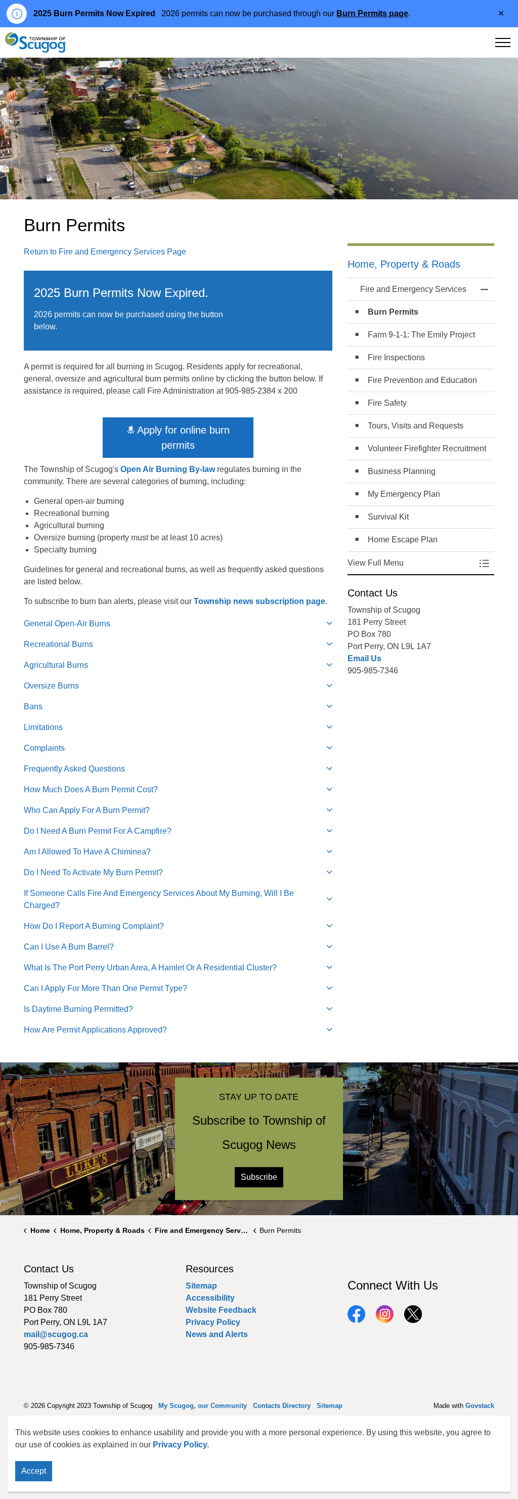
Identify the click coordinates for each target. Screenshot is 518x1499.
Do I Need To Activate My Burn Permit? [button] (93, 872)
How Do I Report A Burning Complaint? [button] (94, 926)
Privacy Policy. (181, 1444)
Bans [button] (33, 706)
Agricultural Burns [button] (56, 665)
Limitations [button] (43, 727)
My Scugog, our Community (202, 1405)
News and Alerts (217, 1334)
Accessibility (210, 1298)
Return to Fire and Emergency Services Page (105, 251)
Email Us (364, 658)
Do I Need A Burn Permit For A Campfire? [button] (97, 831)
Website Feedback (221, 1310)
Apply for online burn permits (183, 437)
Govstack (479, 1405)
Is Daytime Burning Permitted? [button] (78, 1009)
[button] (411, 563)
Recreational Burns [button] (58, 644)
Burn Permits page (372, 13)
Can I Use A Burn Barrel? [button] (69, 947)
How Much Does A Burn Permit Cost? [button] (91, 789)
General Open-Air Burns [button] (67, 623)
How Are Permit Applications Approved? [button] (95, 1029)
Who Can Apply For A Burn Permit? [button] (87, 810)
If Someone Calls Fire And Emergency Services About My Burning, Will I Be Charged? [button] (159, 899)
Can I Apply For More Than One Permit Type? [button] (105, 988)
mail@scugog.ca (56, 1334)
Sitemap (201, 1285)
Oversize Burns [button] (51, 685)
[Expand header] (503, 42)
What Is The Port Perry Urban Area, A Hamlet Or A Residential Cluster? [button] (150, 967)
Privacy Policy (213, 1322)
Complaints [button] (44, 748)
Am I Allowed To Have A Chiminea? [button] (87, 851)
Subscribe (259, 1177)
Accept (33, 1471)
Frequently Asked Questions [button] (74, 768)
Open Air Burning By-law (167, 469)
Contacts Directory (282, 1405)
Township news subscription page (259, 601)
